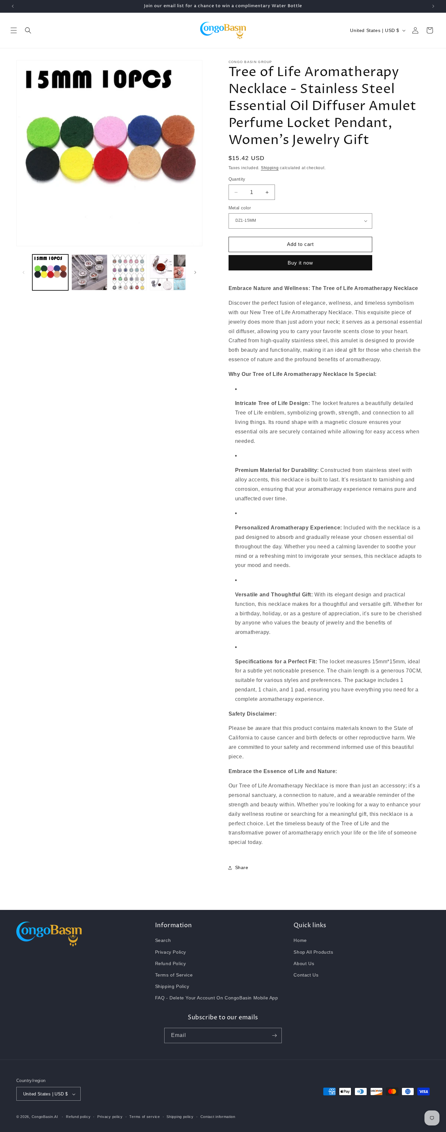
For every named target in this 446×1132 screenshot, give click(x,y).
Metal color (240, 207)
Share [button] (241, 867)
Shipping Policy (172, 986)
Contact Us (306, 975)
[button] (14, 30)
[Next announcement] (433, 6)
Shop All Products (313, 952)
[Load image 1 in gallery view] (50, 272)
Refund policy (78, 1117)
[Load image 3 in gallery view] (129, 272)
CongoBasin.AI (45, 1117)
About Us (304, 963)
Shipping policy (180, 1117)
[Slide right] (195, 272)
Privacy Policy (170, 952)
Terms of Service (174, 975)
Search (163, 940)
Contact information (217, 1117)
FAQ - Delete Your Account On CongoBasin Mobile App (216, 998)
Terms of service (144, 1117)
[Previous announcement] (13, 6)
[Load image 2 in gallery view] (89, 272)
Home (300, 940)
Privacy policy (110, 1117)
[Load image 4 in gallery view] (168, 272)
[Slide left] (23, 272)
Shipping (270, 168)
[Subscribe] (274, 1035)
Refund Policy (170, 963)
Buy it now (300, 263)
